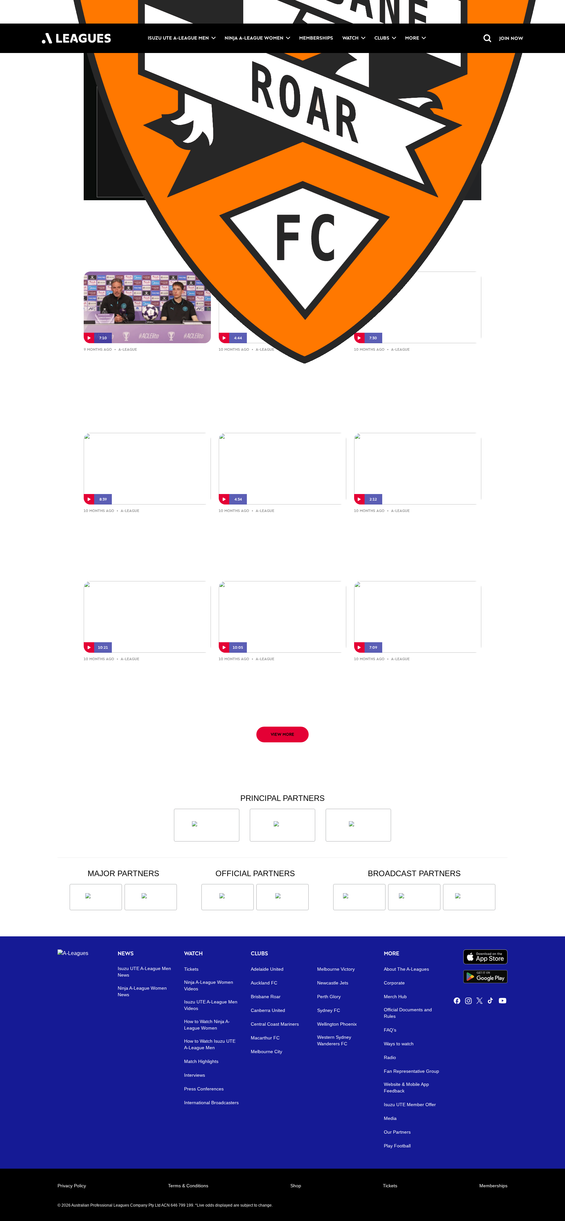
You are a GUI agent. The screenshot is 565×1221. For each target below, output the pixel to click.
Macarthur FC (265, 1037)
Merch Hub (395, 996)
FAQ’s (390, 1030)
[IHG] (282, 897)
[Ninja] (282, 825)
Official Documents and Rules (408, 1013)
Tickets (191, 969)
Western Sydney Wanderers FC (334, 1040)
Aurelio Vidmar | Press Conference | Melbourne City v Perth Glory (140, 531)
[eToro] (151, 897)
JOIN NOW (511, 38)
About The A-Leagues (406, 969)
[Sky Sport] (469, 897)
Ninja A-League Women (254, 38)
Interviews (194, 1075)
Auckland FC (264, 982)
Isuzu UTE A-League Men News (144, 972)
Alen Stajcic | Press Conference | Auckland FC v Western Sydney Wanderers (413, 531)
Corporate (394, 982)
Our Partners (397, 1132)
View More (282, 734)
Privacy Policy (72, 1185)
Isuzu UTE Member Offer (410, 1104)
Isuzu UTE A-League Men (178, 38)
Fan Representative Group (411, 1071)
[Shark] (358, 825)
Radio (390, 1057)
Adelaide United (267, 969)
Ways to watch (399, 1043)
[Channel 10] (359, 897)
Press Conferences (204, 1088)
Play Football (397, 1145)
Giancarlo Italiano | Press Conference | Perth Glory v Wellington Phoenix (133, 679)
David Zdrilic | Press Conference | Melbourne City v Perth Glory (415, 365)
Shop (295, 1185)
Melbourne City (266, 1051)
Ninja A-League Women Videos (208, 985)
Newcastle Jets (332, 982)
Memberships (316, 38)
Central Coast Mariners (275, 1024)
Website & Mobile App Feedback (406, 1087)
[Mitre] (227, 897)
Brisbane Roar (266, 996)
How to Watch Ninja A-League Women (207, 1025)
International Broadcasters (211, 1102)
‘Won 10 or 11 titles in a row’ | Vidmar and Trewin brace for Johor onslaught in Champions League (141, 370)
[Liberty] (96, 897)
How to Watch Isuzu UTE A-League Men (209, 1044)
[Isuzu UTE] (206, 825)
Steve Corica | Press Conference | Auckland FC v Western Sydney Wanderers (280, 531)
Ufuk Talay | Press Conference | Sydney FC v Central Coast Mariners (277, 370)
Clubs (381, 38)
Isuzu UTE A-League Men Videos (210, 1005)
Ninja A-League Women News (142, 991)
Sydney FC (328, 1010)
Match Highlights (201, 1061)
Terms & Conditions (188, 1185)
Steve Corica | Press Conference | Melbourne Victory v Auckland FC (416, 674)
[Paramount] (414, 897)
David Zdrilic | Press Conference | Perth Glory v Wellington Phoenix (281, 674)
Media (390, 1118)
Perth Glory (329, 996)
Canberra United (268, 1010)
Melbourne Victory (336, 969)
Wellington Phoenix (337, 1024)
